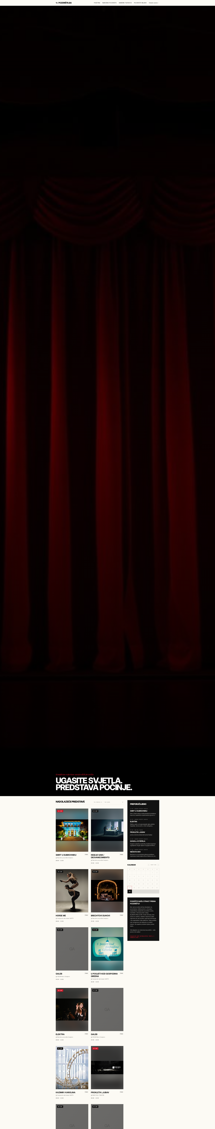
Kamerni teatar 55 (125, 3)
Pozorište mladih (140, 3)
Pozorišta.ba (65, 3)
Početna (97, 3)
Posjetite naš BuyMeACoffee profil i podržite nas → (142, 936)
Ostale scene (153, 3)
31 (129, 891)
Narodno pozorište (109, 3)
